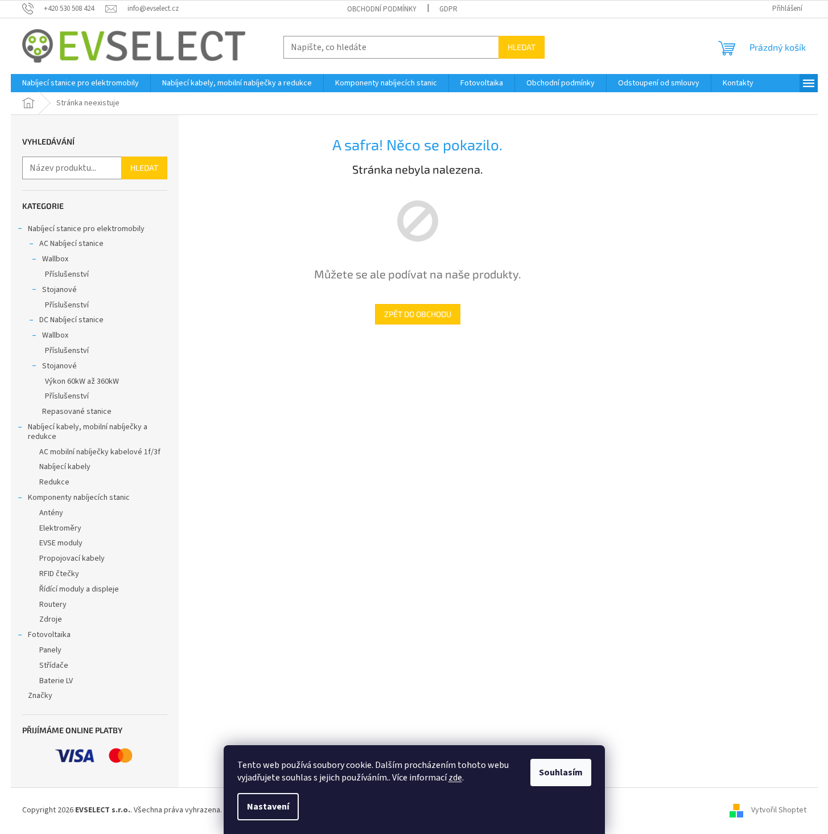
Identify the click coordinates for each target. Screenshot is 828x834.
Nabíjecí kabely (64, 467)
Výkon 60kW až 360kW (82, 381)
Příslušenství (67, 274)
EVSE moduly (61, 543)
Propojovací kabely (72, 558)
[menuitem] (80, 83)
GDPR (448, 9)
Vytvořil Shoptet (778, 810)
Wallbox (55, 259)
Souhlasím (561, 772)
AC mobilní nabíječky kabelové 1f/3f (99, 452)
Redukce (54, 482)
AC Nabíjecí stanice (71, 243)
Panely (50, 650)
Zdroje (50, 619)
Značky (40, 695)
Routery (53, 604)
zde (455, 777)
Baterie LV (56, 681)
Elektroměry (60, 528)
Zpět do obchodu (417, 314)
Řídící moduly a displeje (79, 589)
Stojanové (59, 289)
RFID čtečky (59, 574)
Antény (51, 513)
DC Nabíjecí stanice (71, 320)
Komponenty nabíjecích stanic (79, 497)
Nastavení (268, 806)
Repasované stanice (77, 411)
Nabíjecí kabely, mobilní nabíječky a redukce (87, 431)
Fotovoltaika (49, 634)
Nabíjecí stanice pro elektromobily (86, 229)
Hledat (521, 47)
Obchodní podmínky (382, 9)
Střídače (53, 665)
